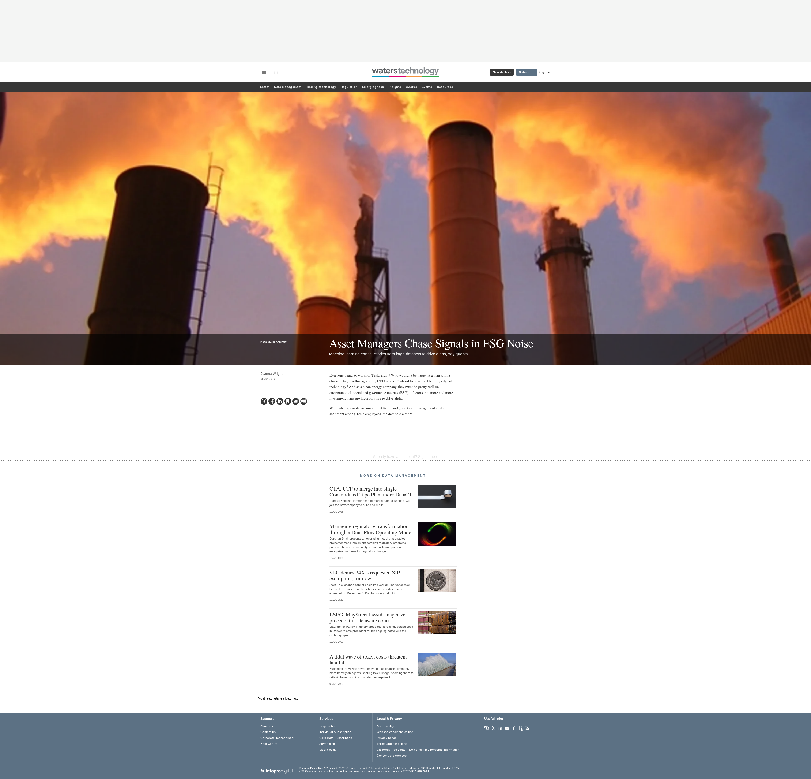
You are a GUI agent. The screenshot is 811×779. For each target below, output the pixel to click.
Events (427, 87)
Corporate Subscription (335, 737)
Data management (287, 87)
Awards (411, 87)
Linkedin (500, 728)
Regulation (349, 87)
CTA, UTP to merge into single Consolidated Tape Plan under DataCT (370, 491)
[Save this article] (287, 401)
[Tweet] (264, 401)
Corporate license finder (277, 737)
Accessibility (385, 726)
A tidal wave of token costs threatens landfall (368, 659)
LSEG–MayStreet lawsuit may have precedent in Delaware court (367, 617)
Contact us (268, 732)
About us (266, 726)
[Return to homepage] (405, 77)
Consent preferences (392, 755)
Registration (327, 726)
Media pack (327, 749)
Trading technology (321, 87)
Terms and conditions (392, 743)
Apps (520, 728)
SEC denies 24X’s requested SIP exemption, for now (364, 575)
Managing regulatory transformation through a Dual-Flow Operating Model (371, 529)
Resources (445, 87)
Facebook (513, 728)
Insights (395, 87)
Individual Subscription (335, 732)
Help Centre (269, 743)
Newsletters (502, 72)
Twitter (493, 728)
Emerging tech (373, 87)
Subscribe (527, 72)
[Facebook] (271, 401)
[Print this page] (303, 401)
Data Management (273, 342)
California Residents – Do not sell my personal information (418, 749)
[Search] (276, 72)
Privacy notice (387, 737)
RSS (527, 728)
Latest (264, 87)
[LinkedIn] (279, 401)
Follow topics (486, 728)
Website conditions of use (395, 732)
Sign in (544, 72)
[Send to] (295, 401)
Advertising (327, 743)
